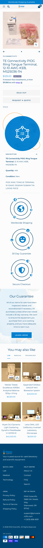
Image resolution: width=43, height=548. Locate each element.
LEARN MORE (21, 335)
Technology (30, 355)
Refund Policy (9, 500)
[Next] (39, 51)
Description (11, 154)
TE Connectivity (10, 56)
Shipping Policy (10, 509)
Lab (8, 355)
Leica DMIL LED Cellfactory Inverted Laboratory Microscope (32, 428)
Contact (27, 475)
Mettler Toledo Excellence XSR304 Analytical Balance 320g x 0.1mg (11, 389)
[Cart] (39, 7)
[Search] (8, 7)
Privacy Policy (9, 495)
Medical (17, 355)
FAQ (26, 480)
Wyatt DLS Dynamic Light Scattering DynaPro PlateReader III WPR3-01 (11, 428)
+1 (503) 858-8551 (31, 519)
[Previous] (4, 51)
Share (5, 107)
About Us (28, 471)
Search (27, 484)
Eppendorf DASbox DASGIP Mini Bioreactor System (31, 388)
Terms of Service (10, 504)
